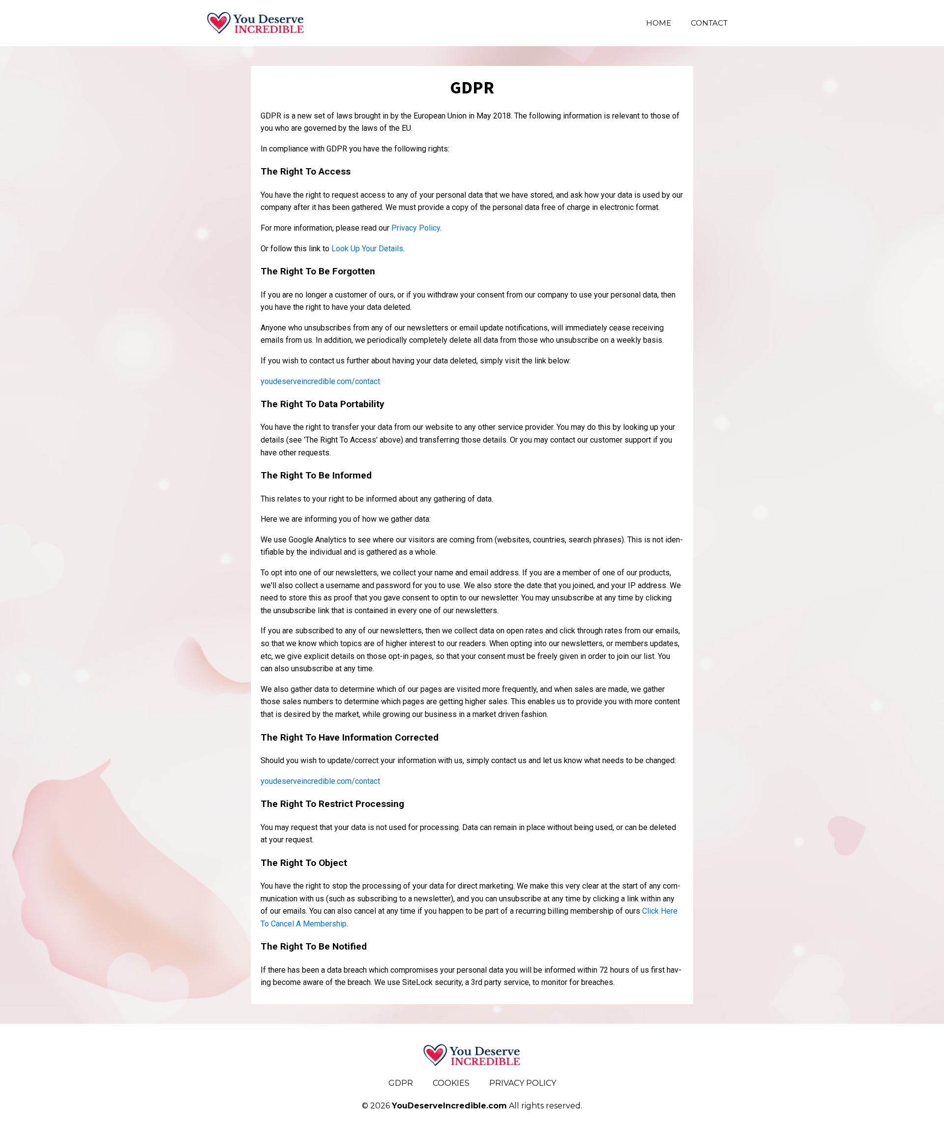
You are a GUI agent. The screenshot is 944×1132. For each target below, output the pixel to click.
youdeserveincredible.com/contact (320, 381)
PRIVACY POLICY (522, 1083)
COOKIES (451, 1083)
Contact (709, 23)
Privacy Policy (415, 228)
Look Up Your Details (367, 248)
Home (658, 23)
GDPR (400, 1083)
